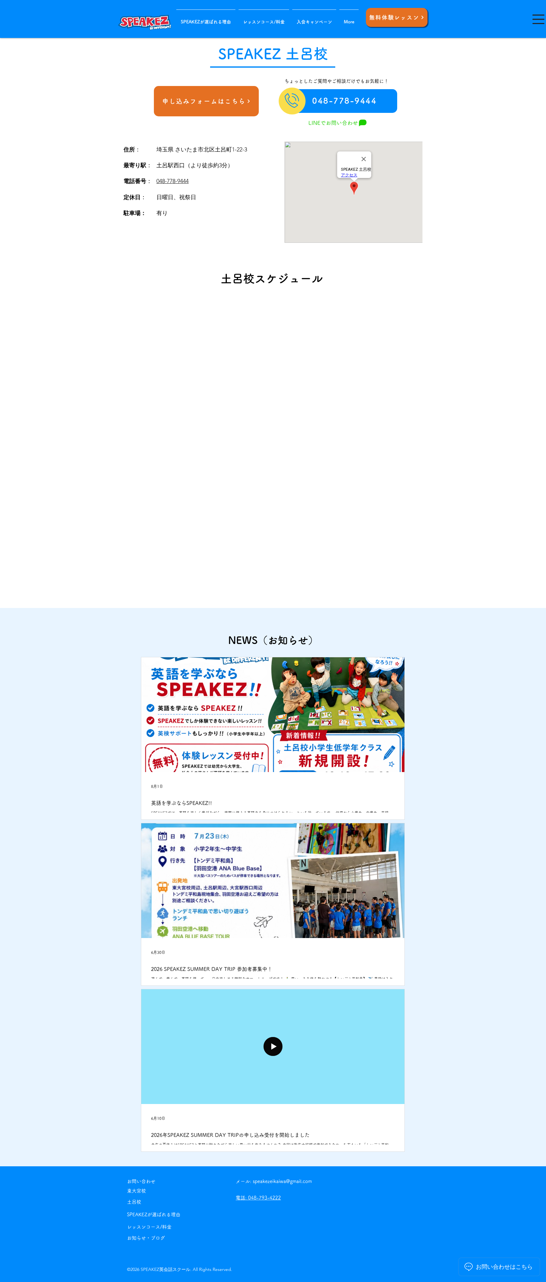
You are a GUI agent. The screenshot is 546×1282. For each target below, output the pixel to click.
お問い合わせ (141, 1181)
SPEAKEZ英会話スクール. (167, 1269)
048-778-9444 (172, 181)
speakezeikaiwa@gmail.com (282, 1181)
